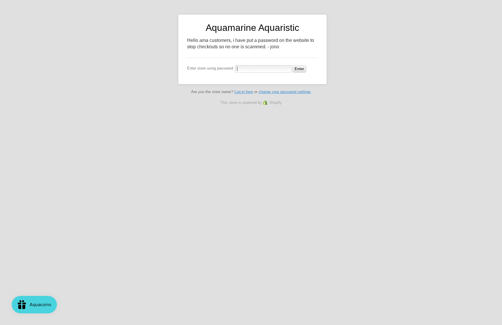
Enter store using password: (210, 68)
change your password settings (285, 92)
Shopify (275, 102)
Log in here (243, 92)
